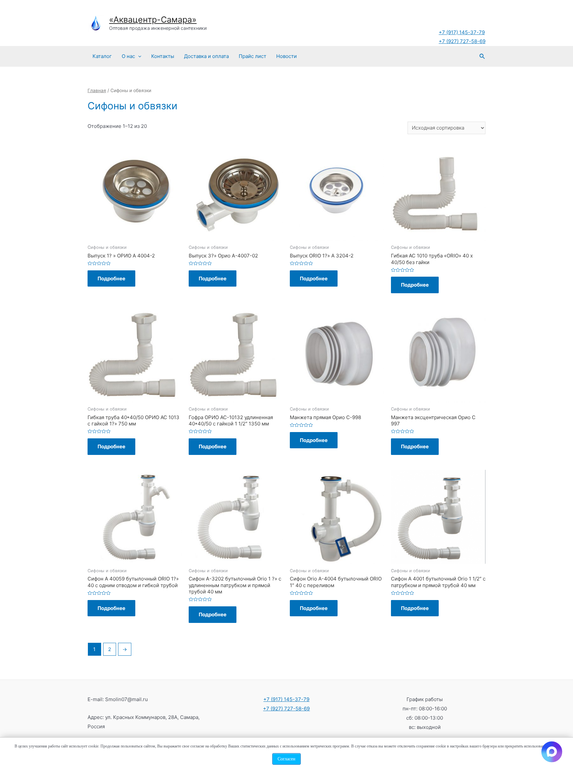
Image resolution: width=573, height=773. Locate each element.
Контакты (162, 56)
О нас (128, 56)
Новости (286, 56)
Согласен (286, 758)
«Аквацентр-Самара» (153, 20)
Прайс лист (252, 56)
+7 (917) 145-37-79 (462, 32)
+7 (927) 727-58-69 (462, 41)
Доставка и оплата (206, 56)
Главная (97, 90)
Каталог (102, 56)
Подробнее (111, 278)
